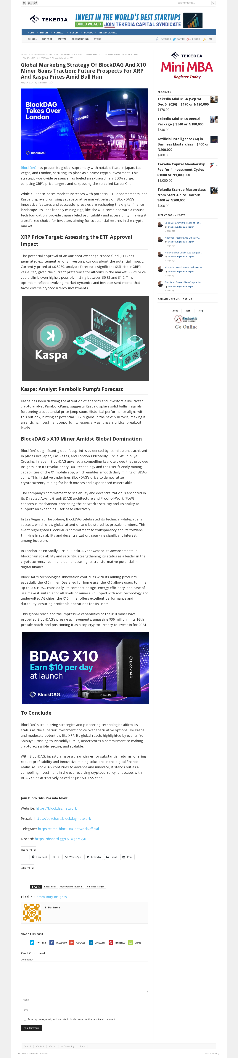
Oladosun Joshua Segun (181, 226)
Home (24, 54)
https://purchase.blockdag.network (62, 818)
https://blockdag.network (56, 808)
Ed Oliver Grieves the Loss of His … (183, 222)
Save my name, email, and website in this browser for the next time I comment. (72, 1019)
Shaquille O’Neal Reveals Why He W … (184, 267)
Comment (27, 959)
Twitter (41, 942)
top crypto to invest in (71, 886)
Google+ (81, 942)
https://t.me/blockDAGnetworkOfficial (68, 828)
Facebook (61, 942)
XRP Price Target (95, 886)
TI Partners (42, 82)
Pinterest (121, 942)
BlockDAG (28, 167)
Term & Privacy (211, 1053)
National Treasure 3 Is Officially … (182, 237)
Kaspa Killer (50, 886)
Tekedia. (24, 1053)
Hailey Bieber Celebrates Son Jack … (183, 252)
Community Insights (41, 54)
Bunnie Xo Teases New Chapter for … (184, 282)
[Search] (213, 3)
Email (138, 942)
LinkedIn (100, 942)
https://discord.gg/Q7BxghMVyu (60, 839)
